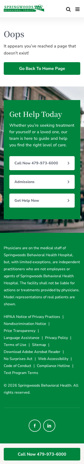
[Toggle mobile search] (68, 9)
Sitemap (39, 344)
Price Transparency (19, 330)
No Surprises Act (18, 358)
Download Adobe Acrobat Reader (32, 351)
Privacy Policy (56, 337)
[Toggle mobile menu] (77, 9)
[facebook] (35, 426)
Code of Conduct (17, 365)
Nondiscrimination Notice (25, 323)
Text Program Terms (21, 372)
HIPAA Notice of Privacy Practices (32, 316)
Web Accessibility (53, 358)
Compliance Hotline (53, 365)
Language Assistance (21, 337)
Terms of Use (15, 344)
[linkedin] (49, 426)
